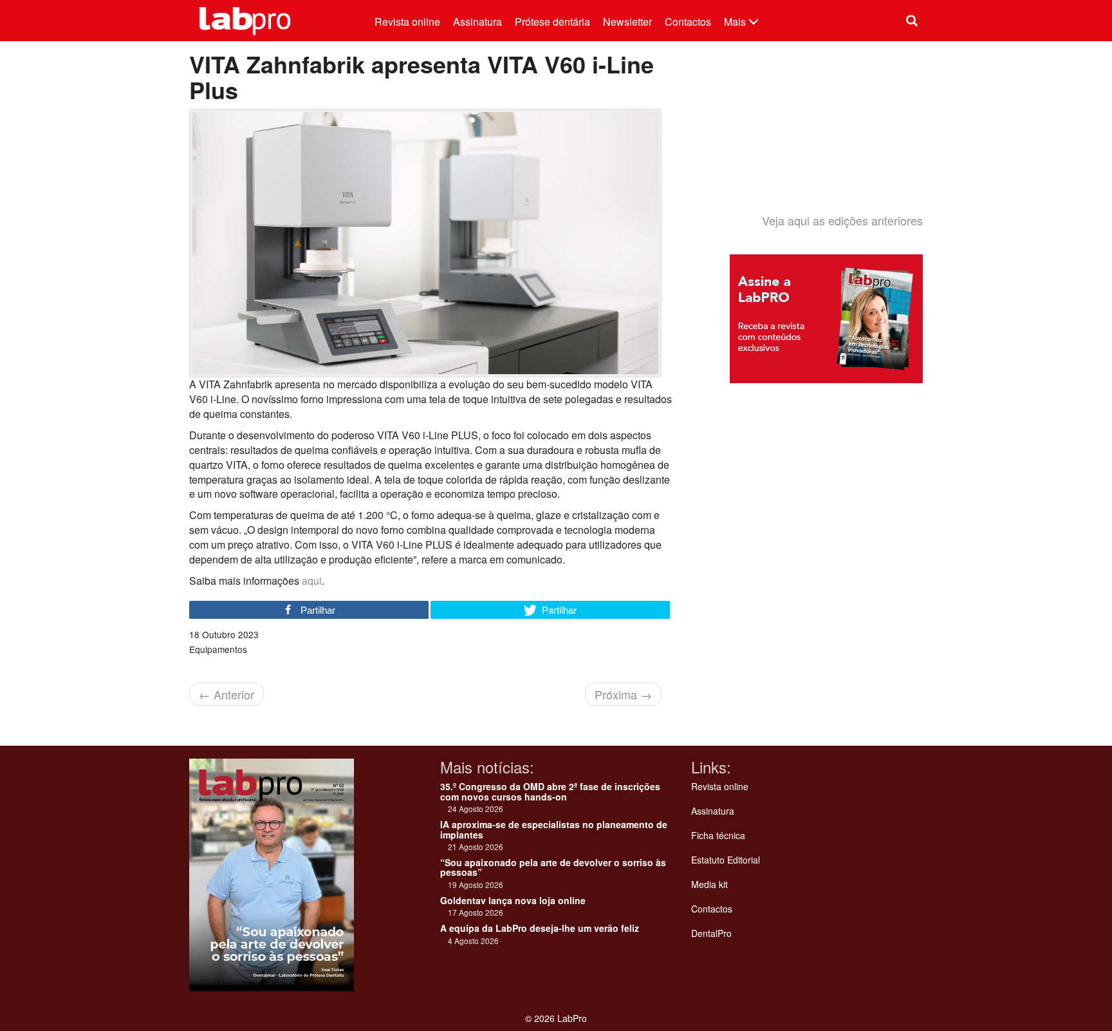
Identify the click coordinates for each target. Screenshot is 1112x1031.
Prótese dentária (552, 21)
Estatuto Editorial (725, 859)
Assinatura (477, 21)
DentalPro (711, 933)
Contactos (688, 21)
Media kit (709, 884)
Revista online (407, 21)
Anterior (226, 694)
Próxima (623, 694)
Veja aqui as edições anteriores (842, 220)
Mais (736, 21)
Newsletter (627, 21)
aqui (312, 580)
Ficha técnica (718, 835)
